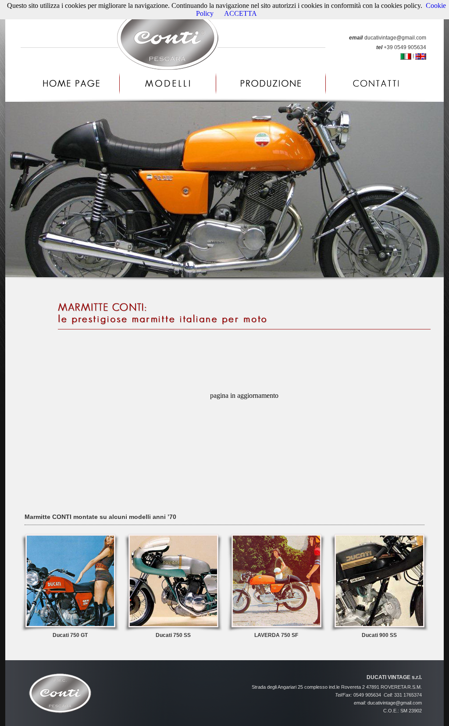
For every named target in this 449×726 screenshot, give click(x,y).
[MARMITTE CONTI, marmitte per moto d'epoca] (70, 629)
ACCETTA (240, 13)
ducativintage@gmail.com (395, 38)
